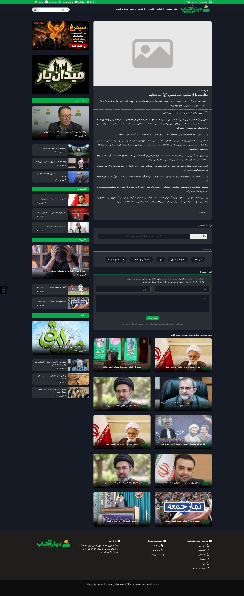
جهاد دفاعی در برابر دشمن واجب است (183, 367)
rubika (81, 2)
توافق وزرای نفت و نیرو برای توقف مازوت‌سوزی (65, 132)
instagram (67, 2)
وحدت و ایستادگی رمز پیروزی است (122, 521)
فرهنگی (141, 9)
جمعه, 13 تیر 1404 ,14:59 (192, 113)
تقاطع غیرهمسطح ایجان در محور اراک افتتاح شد (183, 444)
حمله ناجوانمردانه (116, 259)
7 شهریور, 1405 (80, 135)
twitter (92, 2)
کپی (197, 236)
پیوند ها (156, 545)
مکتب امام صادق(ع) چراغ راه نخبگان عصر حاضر (64, 347)
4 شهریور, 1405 (60, 180)
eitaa (40, 2)
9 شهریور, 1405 (80, 275)
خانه (176, 9)
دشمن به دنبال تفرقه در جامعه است (122, 444)
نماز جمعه (197, 259)
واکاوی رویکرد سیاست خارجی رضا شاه (183, 482)
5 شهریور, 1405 (60, 165)
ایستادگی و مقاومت (141, 259)
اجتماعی (160, 9)
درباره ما (156, 550)
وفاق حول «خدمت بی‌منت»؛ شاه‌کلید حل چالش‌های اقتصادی (183, 404)
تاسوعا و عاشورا (178, 259)
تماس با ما (155, 554)
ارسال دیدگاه (152, 318)
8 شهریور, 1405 (60, 368)
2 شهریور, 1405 (40, 216)
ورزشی (133, 9)
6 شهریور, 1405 (60, 151)
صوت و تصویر (122, 9)
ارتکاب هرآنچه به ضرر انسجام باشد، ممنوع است (122, 482)
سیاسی (169, 9)
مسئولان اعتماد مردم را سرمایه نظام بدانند (122, 367)
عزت (161, 259)
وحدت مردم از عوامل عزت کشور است (183, 521)
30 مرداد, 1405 (40, 230)
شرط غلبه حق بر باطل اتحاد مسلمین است (122, 406)
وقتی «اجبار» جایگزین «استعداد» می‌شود (67, 271)
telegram (52, 2)
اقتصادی (150, 9)
